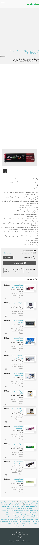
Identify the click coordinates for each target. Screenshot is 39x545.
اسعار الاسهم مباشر (11, 501)
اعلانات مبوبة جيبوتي (32, 523)
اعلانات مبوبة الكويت (28, 515)
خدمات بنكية (10, 508)
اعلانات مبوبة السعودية (14, 519)
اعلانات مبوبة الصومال (28, 521)
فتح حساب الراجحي (17, 504)
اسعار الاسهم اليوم (23, 501)
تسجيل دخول (19, 532)
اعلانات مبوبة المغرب (16, 515)
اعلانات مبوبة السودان (28, 519)
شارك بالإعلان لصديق (29, 270)
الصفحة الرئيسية (34, 51)
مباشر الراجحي (28, 504)
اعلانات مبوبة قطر (20, 510)
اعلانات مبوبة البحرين (15, 517)
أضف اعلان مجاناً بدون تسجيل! (19, 534)
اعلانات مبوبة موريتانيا (26, 512)
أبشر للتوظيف (34, 501)
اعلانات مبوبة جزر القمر (19, 523)
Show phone (8, 258)
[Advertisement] (19, 28)
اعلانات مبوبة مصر (14, 512)
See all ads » (7, 253)
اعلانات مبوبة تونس (16, 521)
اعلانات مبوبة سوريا (6, 523)
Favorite (7, 271)
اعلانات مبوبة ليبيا (10, 510)
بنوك (3, 504)
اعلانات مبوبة (28, 508)
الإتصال (19, 536)
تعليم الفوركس (19, 508)
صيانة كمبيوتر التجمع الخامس (29, 506)
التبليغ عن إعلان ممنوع (16, 270)
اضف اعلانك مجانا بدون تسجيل (11, 506)
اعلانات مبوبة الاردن (27, 517)
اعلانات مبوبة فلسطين (32, 510)
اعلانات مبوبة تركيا (5, 521)
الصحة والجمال (14, 51)
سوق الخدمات (24, 51)
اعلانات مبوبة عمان (19, 525)
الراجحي (8, 504)
